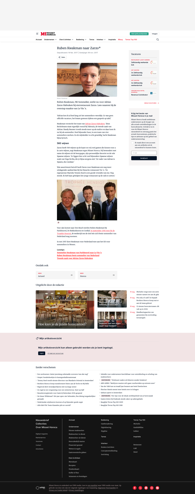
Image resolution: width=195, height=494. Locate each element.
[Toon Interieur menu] (105, 39)
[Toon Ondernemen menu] (56, 39)
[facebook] (134, 488)
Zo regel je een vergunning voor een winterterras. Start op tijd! (60, 390)
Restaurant (137, 445)
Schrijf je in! (144, 158)
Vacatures (39, 441)
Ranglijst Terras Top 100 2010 (112, 405)
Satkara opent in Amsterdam (111, 393)
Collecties (41, 423)
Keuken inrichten (107, 447)
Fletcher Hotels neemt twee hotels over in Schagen (120, 389)
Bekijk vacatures (150, 103)
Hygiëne (104, 431)
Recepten (72, 465)
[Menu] (37, 34)
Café (135, 448)
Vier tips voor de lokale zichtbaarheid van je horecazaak (132, 396)
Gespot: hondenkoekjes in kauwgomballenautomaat (56, 377)
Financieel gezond (75, 445)
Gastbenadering (107, 424)
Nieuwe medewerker (76, 430)
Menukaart (73, 462)
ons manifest (92, 485)
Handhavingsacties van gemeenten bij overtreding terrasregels (146, 315)
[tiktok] (157, 488)
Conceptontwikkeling (109, 451)
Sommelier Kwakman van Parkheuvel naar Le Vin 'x (79, 253)
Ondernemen (74, 427)
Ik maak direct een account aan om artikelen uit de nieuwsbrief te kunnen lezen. (146, 145)
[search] (157, 39)
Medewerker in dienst (77, 434)
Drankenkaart (74, 469)
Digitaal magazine (42, 434)
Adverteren (39, 449)
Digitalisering (106, 427)
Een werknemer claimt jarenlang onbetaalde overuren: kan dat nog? (62, 374)
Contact (38, 445)
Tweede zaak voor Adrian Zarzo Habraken (75, 258)
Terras (103, 437)
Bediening (105, 420)
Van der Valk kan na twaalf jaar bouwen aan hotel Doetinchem (124, 386)
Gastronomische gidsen (77, 452)
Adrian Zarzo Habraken (95, 124)
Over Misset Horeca (46, 427)
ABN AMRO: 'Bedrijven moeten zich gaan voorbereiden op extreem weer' (128, 383)
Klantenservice (41, 437)
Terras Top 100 (139, 420)
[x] (140, 488)
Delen (63, 57)
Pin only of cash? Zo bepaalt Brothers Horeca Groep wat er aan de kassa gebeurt (147, 300)
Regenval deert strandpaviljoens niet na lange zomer (56, 387)
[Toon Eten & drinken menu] (72, 39)
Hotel (135, 452)
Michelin (136, 424)
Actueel (72, 420)
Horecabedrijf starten (77, 441)
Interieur (104, 443)
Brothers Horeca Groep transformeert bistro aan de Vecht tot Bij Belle (63, 384)
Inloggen (155, 34)
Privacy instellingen (76, 490)
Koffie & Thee (74, 473)
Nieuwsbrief (42, 420)
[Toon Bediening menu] (85, 39)
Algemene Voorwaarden (107, 488)
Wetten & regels (74, 449)
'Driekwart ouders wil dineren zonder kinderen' (129, 380)
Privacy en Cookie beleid (58, 490)
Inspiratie (137, 437)
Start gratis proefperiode (139, 34)
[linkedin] (146, 488)
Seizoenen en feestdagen (78, 476)
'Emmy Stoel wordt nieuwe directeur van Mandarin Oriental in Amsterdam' (65, 380)
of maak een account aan (55, 353)
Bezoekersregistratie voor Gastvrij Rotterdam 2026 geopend (59, 393)
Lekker (136, 431)
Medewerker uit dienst (77, 438)
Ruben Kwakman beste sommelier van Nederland (78, 255)
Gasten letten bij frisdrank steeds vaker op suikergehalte (122, 399)
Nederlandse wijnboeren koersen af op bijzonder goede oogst (60, 402)
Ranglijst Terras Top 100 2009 (112, 402)
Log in (42, 353)
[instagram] (152, 488)
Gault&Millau (138, 427)
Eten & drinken (74, 458)
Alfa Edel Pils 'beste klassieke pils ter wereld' (54, 405)
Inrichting (105, 454)
